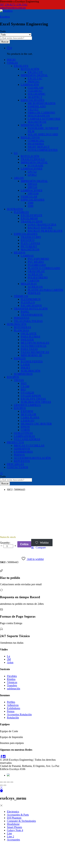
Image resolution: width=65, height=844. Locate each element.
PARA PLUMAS (30, 336)
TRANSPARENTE (32, 314)
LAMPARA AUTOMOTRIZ (44, 118)
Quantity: (5, 542)
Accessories (13, 839)
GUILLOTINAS (23, 433)
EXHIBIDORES (23, 451)
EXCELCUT (35, 72)
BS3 (23, 389)
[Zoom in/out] (11, 782)
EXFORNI (27, 411)
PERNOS (19, 454)
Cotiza (24, 544)
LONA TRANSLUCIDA (42, 224)
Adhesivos (13, 705)
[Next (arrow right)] (4, 785)
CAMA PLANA (30, 417)
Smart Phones (14, 827)
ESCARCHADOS (31, 305)
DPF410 (32, 184)
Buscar (4, 41)
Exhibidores (13, 708)
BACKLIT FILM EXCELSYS (45, 230)
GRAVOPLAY (36, 271)
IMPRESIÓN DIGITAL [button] (34, 75)
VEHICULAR (29, 196)
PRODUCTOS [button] (15, 442)
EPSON (25, 426)
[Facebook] (1, 756)
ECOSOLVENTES (32, 361)
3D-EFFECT (35, 97)
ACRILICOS (35, 286)
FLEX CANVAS (30, 243)
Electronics (13, 811)
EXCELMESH (29, 218)
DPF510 (32, 187)
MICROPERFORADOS (41, 103)
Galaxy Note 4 (15, 830)
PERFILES (34, 293)
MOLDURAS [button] (29, 283)
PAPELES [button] (20, 358)
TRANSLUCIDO (31, 237)
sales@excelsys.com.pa (13, 7)
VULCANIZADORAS (27, 439)
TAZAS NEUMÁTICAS (35, 352)
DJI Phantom (14, 817)
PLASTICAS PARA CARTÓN (45, 289)
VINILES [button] (12, 62)
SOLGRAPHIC (37, 93)
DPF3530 (33, 193)
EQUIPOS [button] (13, 377)
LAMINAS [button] (27, 255)
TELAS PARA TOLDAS (28, 321)
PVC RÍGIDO (36, 261)
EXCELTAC (35, 78)
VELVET (33, 109)
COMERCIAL (36, 140)
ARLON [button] (19, 177)
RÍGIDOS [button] (19, 252)
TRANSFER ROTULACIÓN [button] (31, 308)
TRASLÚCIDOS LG (33, 159)
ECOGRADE (35, 165)
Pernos (10, 711)
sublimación (13, 688)
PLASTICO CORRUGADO (44, 268)
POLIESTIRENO (38, 277)
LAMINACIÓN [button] (30, 84)
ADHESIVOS (22, 448)
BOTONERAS (22, 327)
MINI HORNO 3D (31, 355)
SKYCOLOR (28, 414)
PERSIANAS (21, 317)
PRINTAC (34, 81)
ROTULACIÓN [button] (30, 69)
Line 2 (10, 836)
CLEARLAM (35, 87)
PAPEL (25, 311)
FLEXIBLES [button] (21, 212)
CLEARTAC (35, 90)
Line (9, 833)
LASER (25, 364)
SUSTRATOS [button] (15, 209)
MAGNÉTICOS (30, 249)
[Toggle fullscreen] (8, 782)
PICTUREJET (29, 246)
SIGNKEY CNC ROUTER (36, 423)
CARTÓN (33, 280)
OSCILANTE (29, 333)
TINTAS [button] (19, 380)
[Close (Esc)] (1, 782)
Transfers (12, 685)
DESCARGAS (15, 464)
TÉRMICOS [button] (21, 296)
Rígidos (11, 679)
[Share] (4, 782)
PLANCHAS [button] (21, 330)
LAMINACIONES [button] (31, 168)
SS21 (24, 383)
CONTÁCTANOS (17, 467)
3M (9, 659)
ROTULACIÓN (30, 156)
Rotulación (13, 717)
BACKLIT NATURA (40, 227)
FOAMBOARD (37, 265)
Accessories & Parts (18, 814)
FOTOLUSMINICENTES (43, 149)
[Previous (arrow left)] (1, 785)
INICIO (11, 59)
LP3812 (32, 174)
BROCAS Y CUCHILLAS (29, 445)
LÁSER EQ (27, 420)
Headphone (13, 824)
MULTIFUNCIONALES (35, 342)
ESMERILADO (37, 106)
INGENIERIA (36, 143)
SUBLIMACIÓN (30, 370)
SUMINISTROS (23, 373)
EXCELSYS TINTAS (33, 398)
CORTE (25, 429)
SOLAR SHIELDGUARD (43, 134)
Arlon (10, 662)
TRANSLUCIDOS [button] (31, 221)
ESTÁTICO (27, 240)
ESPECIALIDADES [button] (32, 100)
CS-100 (25, 386)
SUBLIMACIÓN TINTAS (36, 401)
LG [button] (16, 153)
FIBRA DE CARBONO (41, 112)
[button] (38, 547)
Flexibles (12, 676)
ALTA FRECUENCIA (33, 345)
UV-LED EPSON (31, 395)
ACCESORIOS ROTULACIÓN (32, 457)
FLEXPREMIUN (31, 299)
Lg (8, 656)
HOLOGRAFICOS (39, 115)
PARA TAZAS (29, 349)
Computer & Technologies (21, 820)
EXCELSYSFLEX (31, 215)
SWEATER (27, 339)
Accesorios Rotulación (19, 714)
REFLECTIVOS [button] (30, 137)
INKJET (25, 367)
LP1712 (32, 171)
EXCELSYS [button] (21, 65)
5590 (30, 205)
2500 (30, 202)
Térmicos (12, 682)
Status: (3, 537)
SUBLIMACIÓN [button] (17, 324)
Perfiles (11, 702)
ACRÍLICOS (35, 274)
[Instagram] (4, 756)
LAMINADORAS (24, 436)
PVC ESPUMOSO (38, 258)
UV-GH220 (27, 392)
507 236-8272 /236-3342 (13, 4)
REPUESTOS (22, 461)
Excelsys (5, 16)
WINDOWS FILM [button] (31, 125)
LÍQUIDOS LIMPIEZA (27, 405)
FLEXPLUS (28, 302)
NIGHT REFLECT (39, 146)
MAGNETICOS (37, 121)
